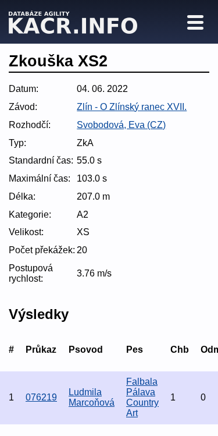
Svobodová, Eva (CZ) (121, 125)
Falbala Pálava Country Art (142, 397)
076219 (41, 397)
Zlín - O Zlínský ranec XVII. (132, 107)
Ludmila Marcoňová (92, 397)
